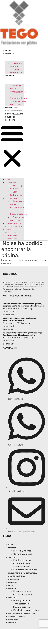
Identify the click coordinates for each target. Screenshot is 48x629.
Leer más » (8, 314)
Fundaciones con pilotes (18, 103)
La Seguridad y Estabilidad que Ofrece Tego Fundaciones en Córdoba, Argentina (22, 334)
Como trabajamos (16, 71)
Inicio (8, 50)
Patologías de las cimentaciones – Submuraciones (18, 91)
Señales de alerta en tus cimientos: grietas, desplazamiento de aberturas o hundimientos (23, 305)
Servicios (9, 76)
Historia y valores (16, 64)
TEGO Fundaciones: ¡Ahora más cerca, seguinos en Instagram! (20, 319)
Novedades (11, 117)
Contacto (10, 120)
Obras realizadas (14, 114)
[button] (12, 146)
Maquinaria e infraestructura (13, 225)
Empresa (9, 53)
